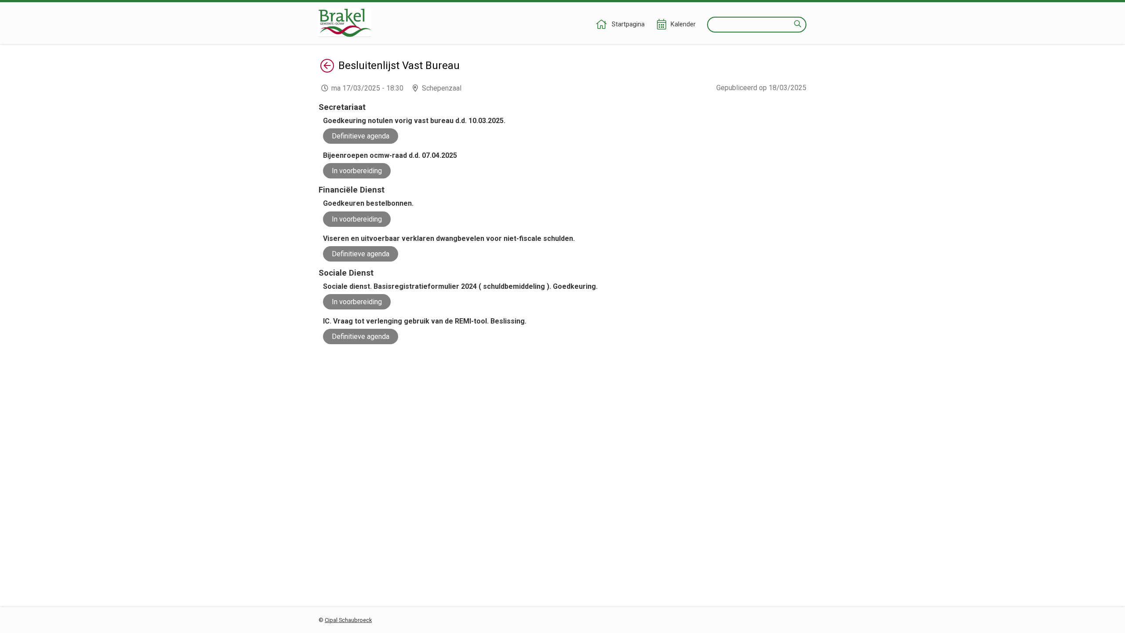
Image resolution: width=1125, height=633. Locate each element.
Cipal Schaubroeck (348, 620)
